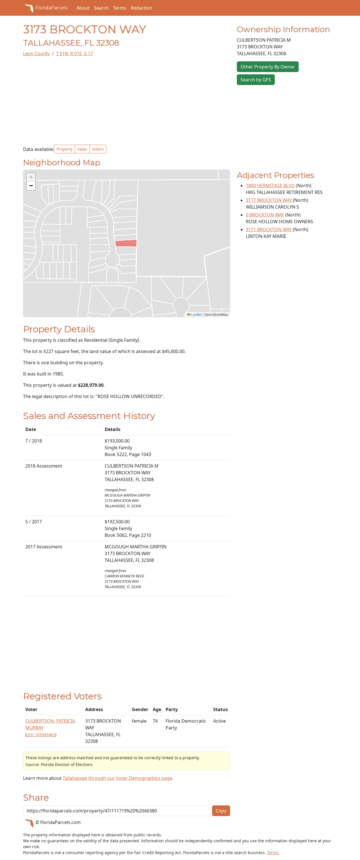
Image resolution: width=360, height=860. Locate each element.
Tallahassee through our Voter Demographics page (117, 778)
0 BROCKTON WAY (265, 215)
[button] (31, 177)
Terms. (273, 852)
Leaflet (196, 314)
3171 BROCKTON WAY (269, 229)
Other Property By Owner (267, 67)
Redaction (141, 8)
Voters (98, 149)
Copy (221, 811)
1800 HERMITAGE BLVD (270, 185)
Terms (119, 8)
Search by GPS (255, 80)
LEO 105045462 (40, 734)
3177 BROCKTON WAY (269, 200)
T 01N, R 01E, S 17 (74, 53)
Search (101, 8)
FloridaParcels (51, 7)
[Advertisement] (126, 100)
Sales (82, 149)
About (82, 8)
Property (65, 149)
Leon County (36, 53)
